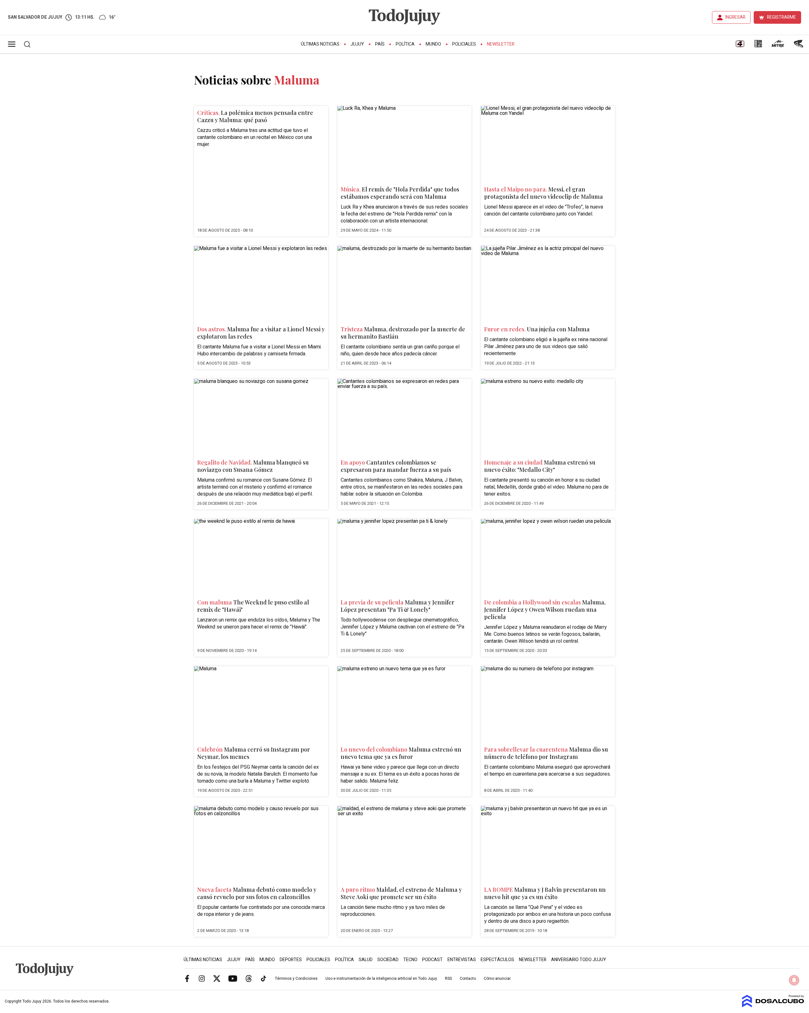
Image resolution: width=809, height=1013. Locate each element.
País (380, 44)
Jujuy (357, 44)
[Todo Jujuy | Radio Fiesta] (799, 46)
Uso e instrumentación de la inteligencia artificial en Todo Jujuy (381, 978)
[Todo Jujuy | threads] (248, 978)
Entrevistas (461, 959)
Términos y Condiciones (296, 978)
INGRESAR (735, 17)
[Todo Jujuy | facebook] (187, 978)
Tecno (410, 959)
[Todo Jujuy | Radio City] (758, 46)
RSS (448, 978)
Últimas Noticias (320, 44)
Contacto (468, 978)
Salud (366, 959)
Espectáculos (497, 959)
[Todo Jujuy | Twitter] (216, 978)
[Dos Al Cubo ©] (773, 1006)
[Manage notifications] (794, 980)
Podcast (432, 959)
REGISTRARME (781, 17)
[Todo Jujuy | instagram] (201, 978)
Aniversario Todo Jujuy (578, 959)
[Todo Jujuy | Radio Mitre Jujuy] (777, 46)
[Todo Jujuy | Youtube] (232, 978)
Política (405, 44)
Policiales (464, 44)
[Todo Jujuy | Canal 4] (740, 46)
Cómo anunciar (497, 978)
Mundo (433, 44)
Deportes (291, 959)
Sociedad (387, 959)
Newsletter (500, 44)
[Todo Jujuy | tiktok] (263, 978)
